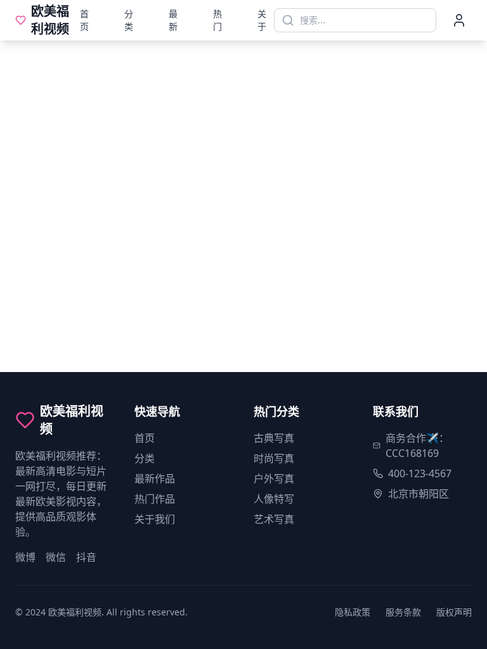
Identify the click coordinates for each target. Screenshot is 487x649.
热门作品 (154, 499)
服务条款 (403, 612)
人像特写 (274, 499)
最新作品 (154, 478)
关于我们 (154, 519)
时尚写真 (274, 458)
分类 (128, 20)
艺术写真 (274, 519)
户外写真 (274, 478)
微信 (56, 557)
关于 (261, 20)
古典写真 (274, 438)
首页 (84, 20)
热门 (217, 20)
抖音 (86, 557)
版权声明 (454, 612)
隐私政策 (352, 612)
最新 (173, 20)
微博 (25, 557)
